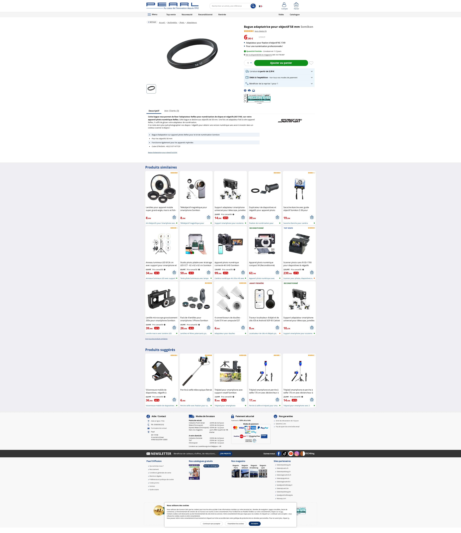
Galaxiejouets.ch (282, 468)
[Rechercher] (253, 6)
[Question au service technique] (254, 90)
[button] (258, 54)
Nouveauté (187, 14)
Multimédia (172, 22)
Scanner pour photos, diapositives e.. (298, 278)
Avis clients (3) (171, 110)
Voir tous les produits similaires (156, 339)
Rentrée (222, 14)
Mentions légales (155, 476)
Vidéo (281, 14)
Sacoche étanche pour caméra (295, 223)
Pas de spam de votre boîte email (287, 426)
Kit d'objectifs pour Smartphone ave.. (161, 223)
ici (288, 518)
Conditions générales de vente (160, 473)
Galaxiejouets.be (282, 488)
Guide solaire (154, 489)
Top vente (171, 14)
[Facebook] (246, 90)
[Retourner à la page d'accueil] (172, 6)
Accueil (162, 22)
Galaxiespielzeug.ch (284, 471)
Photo (182, 22)
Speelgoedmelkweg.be (285, 495)
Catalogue (295, 14)
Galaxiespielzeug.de (284, 465)
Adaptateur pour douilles (225, 333)
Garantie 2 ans (281, 424)
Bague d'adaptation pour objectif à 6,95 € (162, 152)
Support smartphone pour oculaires (229, 223)
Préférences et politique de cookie (161, 479)
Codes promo (154, 483)
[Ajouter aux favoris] (311, 63)
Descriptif (154, 110)
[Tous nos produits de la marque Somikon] (290, 119)
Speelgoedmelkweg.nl (284, 485)
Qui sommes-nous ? (156, 466)
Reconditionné (205, 14)
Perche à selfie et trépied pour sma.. (263, 405)
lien (282, 512)
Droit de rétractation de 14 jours (287, 421)
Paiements (241, 420)
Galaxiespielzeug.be (284, 492)
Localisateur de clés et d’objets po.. (263, 333)
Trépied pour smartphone (225, 405)
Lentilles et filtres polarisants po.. (193, 333)
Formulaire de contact (159, 428)
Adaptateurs (191, 22)
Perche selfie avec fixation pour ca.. (194, 405)
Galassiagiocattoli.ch (284, 475)
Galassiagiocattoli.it (283, 482)
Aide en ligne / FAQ (157, 421)
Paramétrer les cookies (236, 524)
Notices (152, 486)
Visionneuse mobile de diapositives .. (161, 405)
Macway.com (281, 498)
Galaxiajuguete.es (283, 478)
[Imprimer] (250, 90)
